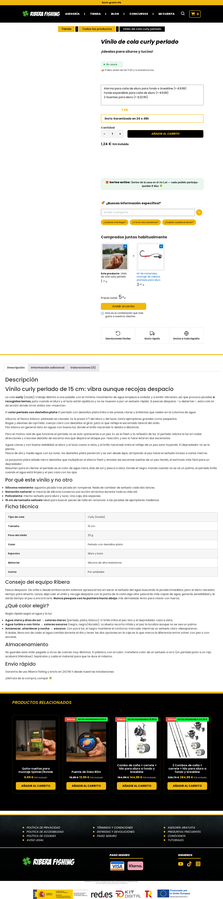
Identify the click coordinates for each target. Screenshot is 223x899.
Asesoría (72, 14)
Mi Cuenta (167, 14)
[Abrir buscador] (183, 14)
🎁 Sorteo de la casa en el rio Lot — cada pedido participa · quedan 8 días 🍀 (152, 183)
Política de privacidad (43, 828)
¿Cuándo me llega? (114, 222)
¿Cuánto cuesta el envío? (179, 222)
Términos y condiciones (115, 828)
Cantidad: (108, 127)
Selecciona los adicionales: (120, 82)
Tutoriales (176, 840)
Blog (115, 14)
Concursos (138, 14)
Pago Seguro (107, 836)
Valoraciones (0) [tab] (83, 368)
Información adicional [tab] (47, 368)
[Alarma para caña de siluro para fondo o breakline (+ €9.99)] (152, 88)
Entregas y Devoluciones (115, 832)
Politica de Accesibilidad (45, 832)
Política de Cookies (41, 836)
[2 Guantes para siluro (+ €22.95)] (152, 97)
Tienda (95, 14)
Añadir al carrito (165, 134)
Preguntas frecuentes (184, 832)
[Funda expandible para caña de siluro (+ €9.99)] (152, 93)
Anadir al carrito (123, 306)
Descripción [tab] (16, 368)
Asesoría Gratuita (181, 828)
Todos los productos (97, 29)
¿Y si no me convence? (145, 222)
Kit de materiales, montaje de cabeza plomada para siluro (148, 277)
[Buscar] (199, 212)
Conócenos (177, 836)
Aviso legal (35, 840)
